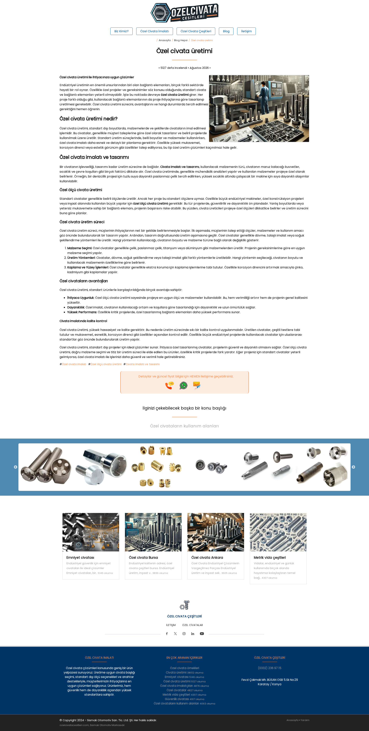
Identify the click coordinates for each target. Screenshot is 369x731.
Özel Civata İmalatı (154, 31)
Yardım (305, 720)
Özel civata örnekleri (184, 668)
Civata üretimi (184, 672)
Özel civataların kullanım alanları (184, 426)
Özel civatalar (185, 690)
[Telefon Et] (172, 388)
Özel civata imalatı (74, 364)
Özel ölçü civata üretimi (106, 364)
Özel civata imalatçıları (184, 686)
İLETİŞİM (171, 625)
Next (353, 467)
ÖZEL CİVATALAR (192, 625)
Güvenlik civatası (184, 699)
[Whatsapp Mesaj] (186, 388)
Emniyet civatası (184, 677)
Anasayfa (165, 40)
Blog (226, 31)
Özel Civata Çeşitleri (196, 31)
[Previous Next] (184, 467)
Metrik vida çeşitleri (184, 695)
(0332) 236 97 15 (269, 668)
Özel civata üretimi (184, 681)
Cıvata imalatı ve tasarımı (143, 364)
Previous (15, 467)
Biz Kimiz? (121, 31)
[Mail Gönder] (200, 388)
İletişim (246, 31)
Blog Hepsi (181, 40)
